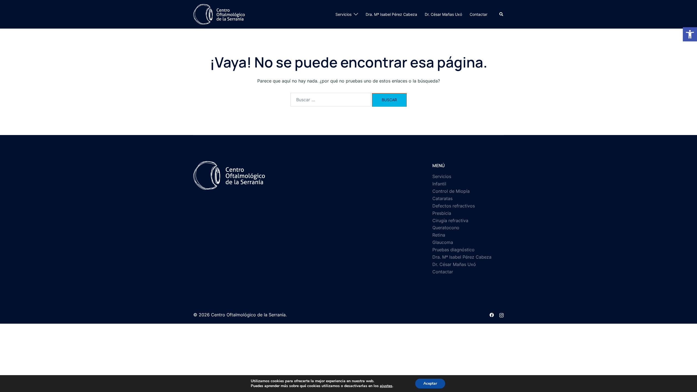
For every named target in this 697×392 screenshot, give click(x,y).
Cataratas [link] (442, 198)
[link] (690, 34)
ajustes (386, 386)
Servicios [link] (343, 14)
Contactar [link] (478, 14)
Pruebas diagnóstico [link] (453, 249)
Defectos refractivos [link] (453, 206)
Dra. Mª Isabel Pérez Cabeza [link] (391, 14)
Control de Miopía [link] (451, 191)
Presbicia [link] (441, 213)
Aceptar (430, 383)
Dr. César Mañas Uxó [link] (443, 14)
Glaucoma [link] (442, 242)
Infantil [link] (439, 183)
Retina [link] (438, 235)
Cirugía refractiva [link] (450, 220)
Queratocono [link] (445, 227)
